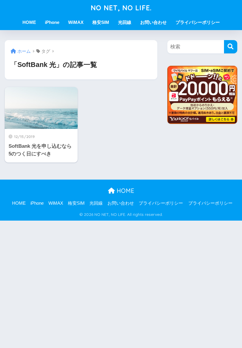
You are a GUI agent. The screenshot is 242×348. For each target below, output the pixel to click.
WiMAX (76, 22)
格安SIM (100, 22)
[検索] (230, 46)
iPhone (52, 22)
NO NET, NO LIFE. (121, 8)
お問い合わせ (153, 22)
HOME (29, 22)
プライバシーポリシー (198, 22)
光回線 (124, 22)
